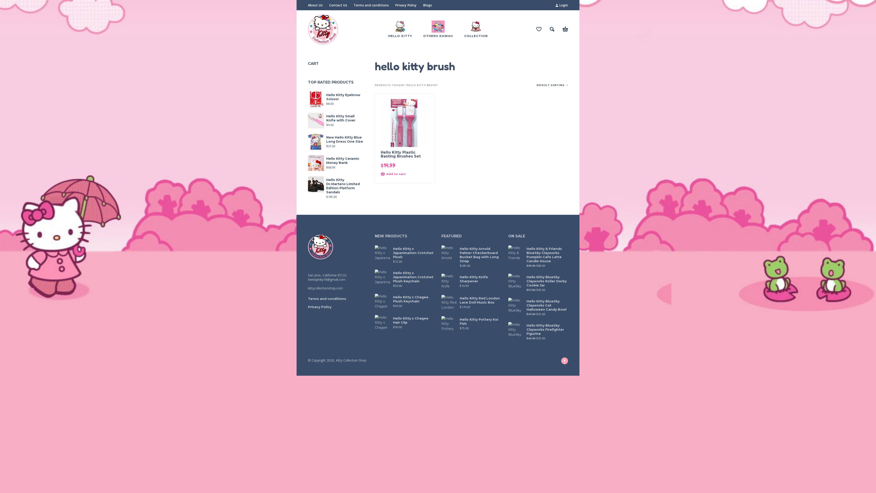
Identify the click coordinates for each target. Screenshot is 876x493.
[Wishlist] (539, 29)
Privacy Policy (406, 5)
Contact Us (338, 5)
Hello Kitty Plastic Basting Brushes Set (401, 154)
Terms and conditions (371, 5)
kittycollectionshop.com (325, 288)
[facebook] (564, 360)
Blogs (427, 5)
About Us (315, 5)
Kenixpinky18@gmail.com (326, 279)
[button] (552, 29)
